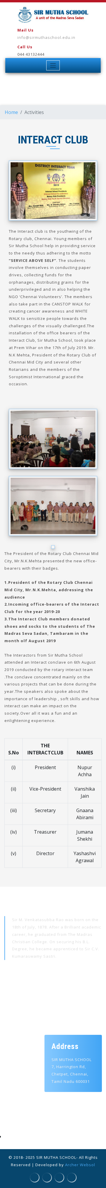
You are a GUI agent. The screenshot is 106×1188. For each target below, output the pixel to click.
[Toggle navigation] (53, 65)
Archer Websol (80, 1164)
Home (11, 112)
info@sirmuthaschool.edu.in (46, 37)
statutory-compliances (33, 1136)
